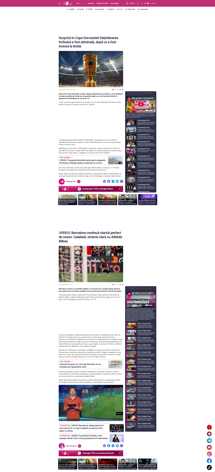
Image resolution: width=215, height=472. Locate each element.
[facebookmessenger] (112, 89)
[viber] (122, 89)
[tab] (135, 93)
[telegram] (120, 89)
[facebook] (108, 181)
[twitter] (117, 89)
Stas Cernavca (71, 446)
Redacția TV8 (71, 181)
